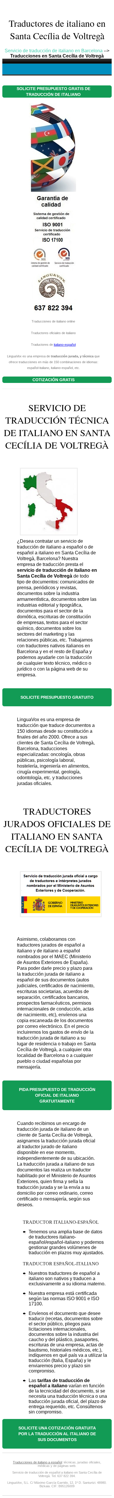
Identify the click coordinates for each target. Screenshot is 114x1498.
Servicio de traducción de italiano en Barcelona (54, 50)
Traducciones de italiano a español (37, 1462)
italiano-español (65, 344)
